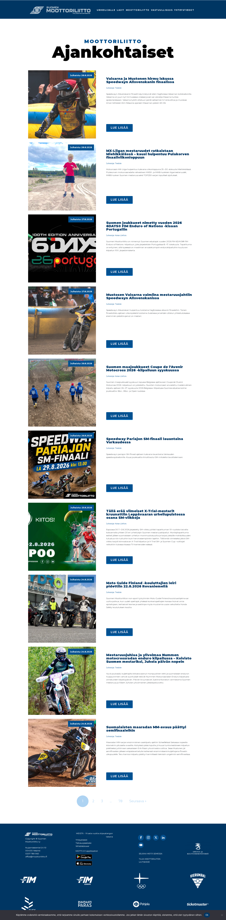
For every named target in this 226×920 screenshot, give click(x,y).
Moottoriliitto (137, 10)
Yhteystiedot (184, 10)
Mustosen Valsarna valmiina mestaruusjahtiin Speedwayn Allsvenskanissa (149, 296)
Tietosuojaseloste (83, 843)
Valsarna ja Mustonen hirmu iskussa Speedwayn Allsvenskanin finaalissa (140, 80)
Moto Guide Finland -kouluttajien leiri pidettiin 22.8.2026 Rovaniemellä (141, 584)
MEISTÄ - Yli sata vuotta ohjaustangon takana (94, 835)
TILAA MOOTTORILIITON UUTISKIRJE (149, 860)
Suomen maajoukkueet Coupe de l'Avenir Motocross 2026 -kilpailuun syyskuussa (144, 368)
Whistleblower (82, 846)
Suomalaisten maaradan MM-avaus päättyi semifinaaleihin (146, 728)
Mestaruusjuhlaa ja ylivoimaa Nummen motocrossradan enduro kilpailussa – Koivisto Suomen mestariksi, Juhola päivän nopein (148, 658)
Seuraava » (137, 801)
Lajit (120, 10)
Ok (206, 915)
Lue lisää (119, 128)
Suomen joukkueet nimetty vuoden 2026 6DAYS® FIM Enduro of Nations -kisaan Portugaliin (144, 226)
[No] (222, 915)
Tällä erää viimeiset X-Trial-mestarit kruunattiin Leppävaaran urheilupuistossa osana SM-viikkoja (145, 514)
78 (120, 801)
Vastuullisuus (162, 10)
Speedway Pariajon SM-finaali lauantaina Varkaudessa (144, 440)
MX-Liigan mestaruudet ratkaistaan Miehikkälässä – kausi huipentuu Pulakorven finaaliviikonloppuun (147, 154)
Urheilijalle (106, 10)
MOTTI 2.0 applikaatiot (87, 851)
